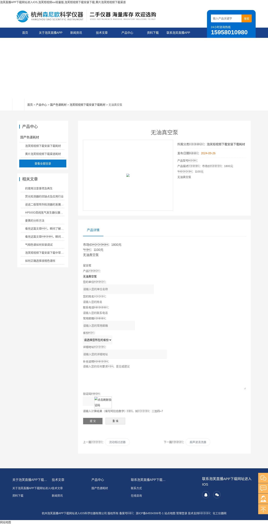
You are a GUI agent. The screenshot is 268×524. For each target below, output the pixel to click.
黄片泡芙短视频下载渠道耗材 (43, 153)
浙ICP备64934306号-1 (150, 513)
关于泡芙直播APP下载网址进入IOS (50, 34)
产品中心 (127, 32)
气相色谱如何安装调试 (39, 244)
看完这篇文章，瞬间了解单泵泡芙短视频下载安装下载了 (44, 228)
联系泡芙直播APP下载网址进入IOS (178, 34)
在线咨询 (136, 495)
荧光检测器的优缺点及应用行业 (44, 196)
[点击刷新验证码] (103, 402)
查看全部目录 (43, 163)
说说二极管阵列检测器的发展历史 (44, 204)
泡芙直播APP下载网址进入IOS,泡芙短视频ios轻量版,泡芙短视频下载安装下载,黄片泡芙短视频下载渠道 (63, 2)
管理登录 (181, 513)
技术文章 (102, 32)
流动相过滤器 (117, 442)
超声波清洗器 (198, 442)
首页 (25, 32)
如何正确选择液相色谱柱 (40, 260)
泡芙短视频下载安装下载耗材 (87, 104)
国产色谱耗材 (58, 104)
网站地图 (5, 522)
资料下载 (153, 32)
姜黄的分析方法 (34, 220)
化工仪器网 (219, 513)
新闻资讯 (76, 32)
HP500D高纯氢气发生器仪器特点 (44, 212)
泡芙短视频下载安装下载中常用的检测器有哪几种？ (44, 252)
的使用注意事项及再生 (39, 188)
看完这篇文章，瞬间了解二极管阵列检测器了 (44, 236)
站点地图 (169, 513)
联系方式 (136, 488)
